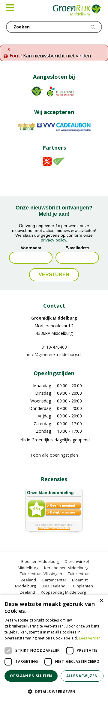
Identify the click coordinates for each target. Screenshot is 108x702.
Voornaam (31, 247)
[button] (54, 691)
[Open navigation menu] (10, 8)
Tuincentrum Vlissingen (41, 573)
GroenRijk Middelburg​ (54, 318)
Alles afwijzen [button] (82, 675)
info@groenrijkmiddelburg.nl (54, 354)
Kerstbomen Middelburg (66, 567)
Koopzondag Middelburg (63, 592)
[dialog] (54, 648)
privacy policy (53, 240)
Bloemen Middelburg (40, 561)
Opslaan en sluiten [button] (31, 675)
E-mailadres (77, 247)
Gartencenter (54, 580)
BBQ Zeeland (53, 586)
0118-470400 (54, 347)
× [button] (101, 601)
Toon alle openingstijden (54, 455)
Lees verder (89, 638)
